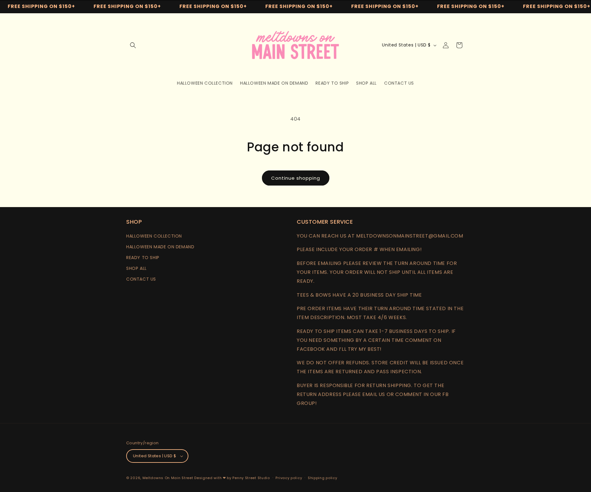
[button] (133, 45)
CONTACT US (141, 279)
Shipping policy (322, 477)
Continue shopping (295, 178)
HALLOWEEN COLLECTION (154, 236)
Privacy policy (288, 477)
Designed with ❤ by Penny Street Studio (232, 477)
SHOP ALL (136, 268)
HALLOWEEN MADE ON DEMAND (160, 247)
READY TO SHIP (142, 257)
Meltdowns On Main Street (168, 477)
